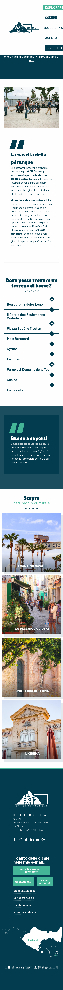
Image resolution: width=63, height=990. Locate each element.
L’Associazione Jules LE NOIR (30, 443)
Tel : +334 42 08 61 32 (31, 829)
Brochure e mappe (24, 890)
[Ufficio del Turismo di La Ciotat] (20, 27)
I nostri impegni (22, 904)
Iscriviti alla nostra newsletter (31, 870)
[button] (51, 17)
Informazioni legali (24, 911)
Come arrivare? (44, 882)
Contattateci (23, 881)
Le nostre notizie (23, 897)
